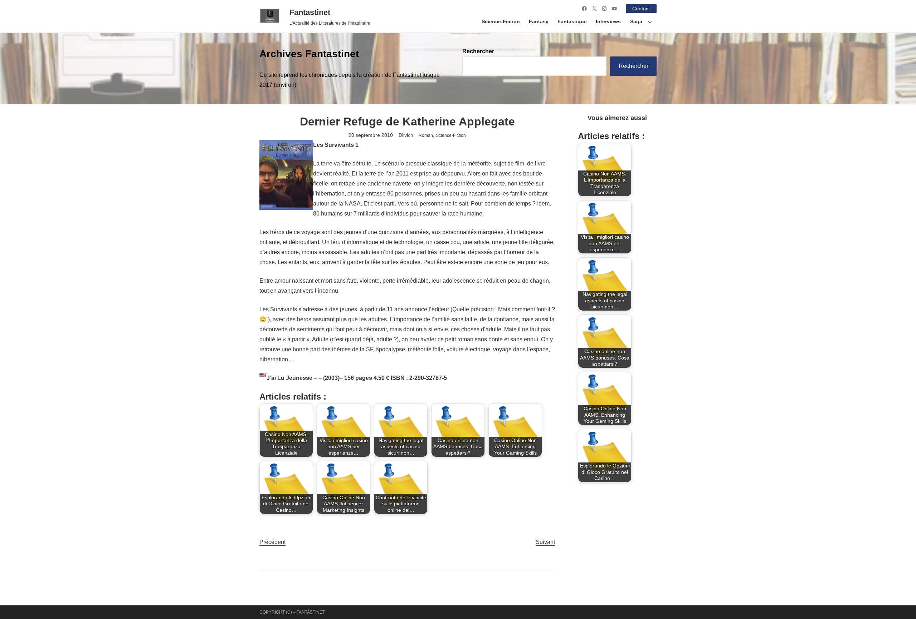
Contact (641, 8)
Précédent (272, 542)
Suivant (545, 542)
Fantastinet (309, 12)
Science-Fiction (451, 135)
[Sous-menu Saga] (650, 22)
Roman (426, 135)
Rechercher (478, 51)
